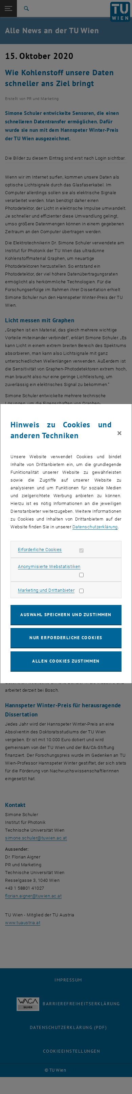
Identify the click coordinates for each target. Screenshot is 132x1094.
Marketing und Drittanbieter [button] (46, 590)
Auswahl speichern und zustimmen (65, 614)
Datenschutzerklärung (95, 526)
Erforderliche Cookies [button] (40, 549)
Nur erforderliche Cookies (65, 638)
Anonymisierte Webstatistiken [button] (49, 566)
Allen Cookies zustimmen (66, 661)
